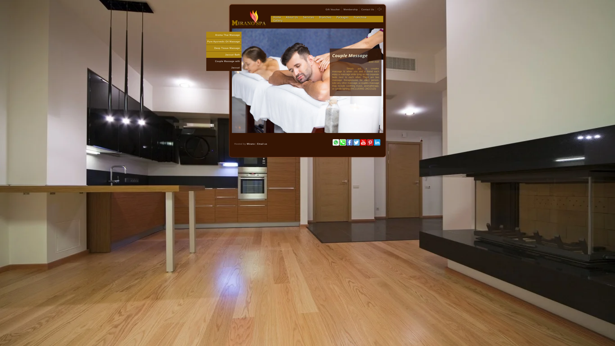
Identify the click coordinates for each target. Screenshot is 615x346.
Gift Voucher (333, 9)
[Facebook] (349, 142)
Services (308, 17)
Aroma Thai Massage (227, 35)
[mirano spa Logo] (249, 18)
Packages (342, 17)
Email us (262, 144)
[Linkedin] (377, 142)
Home (277, 17)
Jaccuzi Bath (232, 54)
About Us (292, 17)
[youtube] (363, 142)
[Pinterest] (370, 142)
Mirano (251, 144)
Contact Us (367, 9)
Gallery (278, 20)
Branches (325, 17)
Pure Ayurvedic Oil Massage (223, 41)
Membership (351, 9)
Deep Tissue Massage (227, 48)
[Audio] (379, 9)
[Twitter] (356, 142)
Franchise (360, 17)
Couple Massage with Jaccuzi (227, 64)
